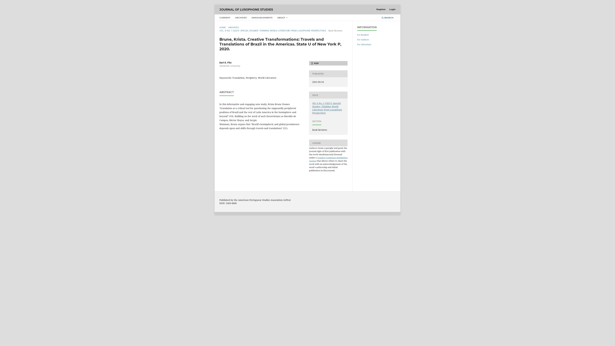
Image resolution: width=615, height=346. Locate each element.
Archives (241, 17)
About (281, 17)
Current (224, 17)
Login (392, 9)
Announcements (261, 17)
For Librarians (364, 44)
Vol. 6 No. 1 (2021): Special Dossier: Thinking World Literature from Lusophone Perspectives (272, 30)
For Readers (363, 34)
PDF (316, 63)
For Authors (363, 39)
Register (381, 9)
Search (389, 17)
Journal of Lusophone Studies (246, 9)
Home (222, 27)
